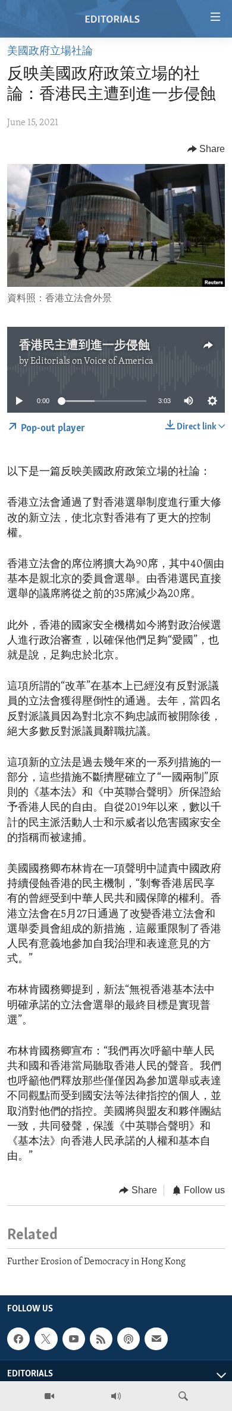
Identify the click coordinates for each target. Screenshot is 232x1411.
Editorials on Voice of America (91, 361)
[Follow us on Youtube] (73, 1339)
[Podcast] (128, 1339)
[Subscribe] (156, 1339)
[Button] (206, 149)
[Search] (183, 1396)
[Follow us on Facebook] (18, 1339)
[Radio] (116, 1396)
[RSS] (101, 1339)
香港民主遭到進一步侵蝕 (84, 346)
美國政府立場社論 (50, 52)
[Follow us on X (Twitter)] (46, 1339)
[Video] (49, 1396)
